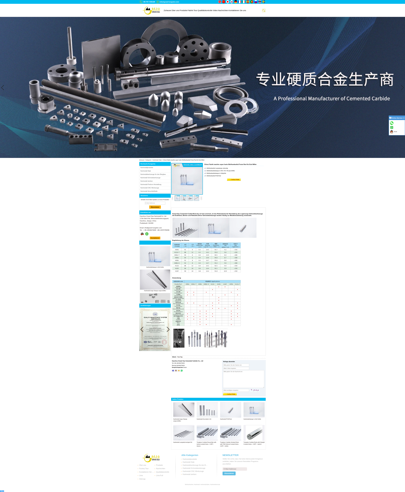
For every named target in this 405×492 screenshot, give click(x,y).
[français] (240, 2)
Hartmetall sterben (146, 181)
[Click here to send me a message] (392, 123)
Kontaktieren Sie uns (237, 10)
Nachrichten (223, 10)
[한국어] (232, 2)
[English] (220, 2)
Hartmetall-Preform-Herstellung (150, 184)
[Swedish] (264, 2)
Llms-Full (159, 475)
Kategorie (148, 160)
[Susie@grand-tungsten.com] (179, 370)
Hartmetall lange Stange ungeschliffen (155, 290)
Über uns (175, 10)
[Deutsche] (236, 2)
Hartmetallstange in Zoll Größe (155, 267)
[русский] (256, 2)
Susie (395, 131)
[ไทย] (260, 2)
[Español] (248, 2)
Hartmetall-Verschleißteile (148, 191)
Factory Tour (143, 468)
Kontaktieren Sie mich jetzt (155, 238)
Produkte (183, 10)
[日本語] (228, 2)
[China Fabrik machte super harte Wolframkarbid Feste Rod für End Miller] (187, 179)
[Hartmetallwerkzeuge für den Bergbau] (202, 157)
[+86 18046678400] (181, 370)
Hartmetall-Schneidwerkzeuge (150, 177)
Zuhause (167, 10)
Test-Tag (179, 357)
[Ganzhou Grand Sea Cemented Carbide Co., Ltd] (151, 10)
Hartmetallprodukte (146, 167)
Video (215, 10)
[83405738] (176, 370)
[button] (199, 156)
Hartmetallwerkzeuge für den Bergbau (153, 174)
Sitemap (142, 479)
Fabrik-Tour (192, 10)
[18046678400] (173, 370)
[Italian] (244, 2)
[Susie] (142, 234)
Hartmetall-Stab (157, 160)
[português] (252, 2)
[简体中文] (224, 2)
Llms (141, 475)
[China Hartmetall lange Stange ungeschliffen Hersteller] (155, 289)
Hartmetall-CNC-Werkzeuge (149, 188)
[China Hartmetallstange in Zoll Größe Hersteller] (155, 265)
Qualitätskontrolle (205, 10)
